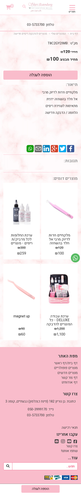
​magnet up (22, 316)
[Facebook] (70, 148)
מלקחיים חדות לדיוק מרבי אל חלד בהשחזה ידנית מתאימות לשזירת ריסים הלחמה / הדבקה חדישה (59, 102)
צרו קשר (70, 394)
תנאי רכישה (70, 427)
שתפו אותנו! (69, 450)
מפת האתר (68, 356)
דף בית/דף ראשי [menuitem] (66, 363)
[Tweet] (62, 148)
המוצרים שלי (58, 34)
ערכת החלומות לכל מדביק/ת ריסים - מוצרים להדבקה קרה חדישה (21, 243)
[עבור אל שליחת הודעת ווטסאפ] (75, 257)
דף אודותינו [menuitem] (70, 382)
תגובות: (71, 161)
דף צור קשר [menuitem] (69, 377)
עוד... (73, 458)
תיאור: (72, 85)
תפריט (72, 12)
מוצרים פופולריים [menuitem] (66, 367)
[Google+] (54, 148)
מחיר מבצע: (69, 59)
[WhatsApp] (30, 148)
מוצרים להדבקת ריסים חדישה (30, 34)
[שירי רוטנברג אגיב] (40, 7)
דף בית (74, 34)
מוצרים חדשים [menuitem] (67, 372)
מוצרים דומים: (65, 179)
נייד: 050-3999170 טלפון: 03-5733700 (40, 412)
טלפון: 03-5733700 (40, 24)
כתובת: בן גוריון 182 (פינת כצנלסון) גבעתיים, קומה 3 (40, 401)
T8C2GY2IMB (58, 43)
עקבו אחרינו (67, 434)
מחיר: (69, 52)
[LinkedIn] (46, 148)
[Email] (38, 148)
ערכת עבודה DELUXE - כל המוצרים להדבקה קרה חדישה (59, 322)
